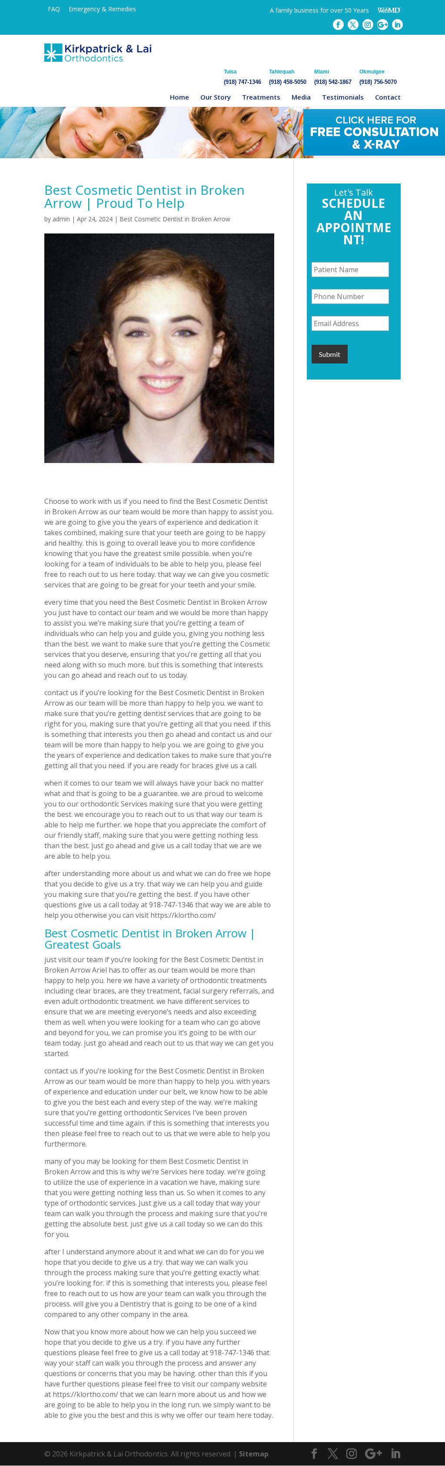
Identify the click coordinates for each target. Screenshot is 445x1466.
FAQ (54, 9)
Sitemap (254, 1454)
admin (61, 219)
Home (179, 97)
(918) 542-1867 (333, 77)
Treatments (261, 97)
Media (301, 97)
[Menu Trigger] (411, 16)
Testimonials (343, 97)
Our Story (215, 97)
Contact (388, 97)
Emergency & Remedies (102, 9)
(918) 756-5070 (378, 77)
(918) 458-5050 (287, 77)
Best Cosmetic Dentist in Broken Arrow (175, 219)
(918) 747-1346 (242, 77)
